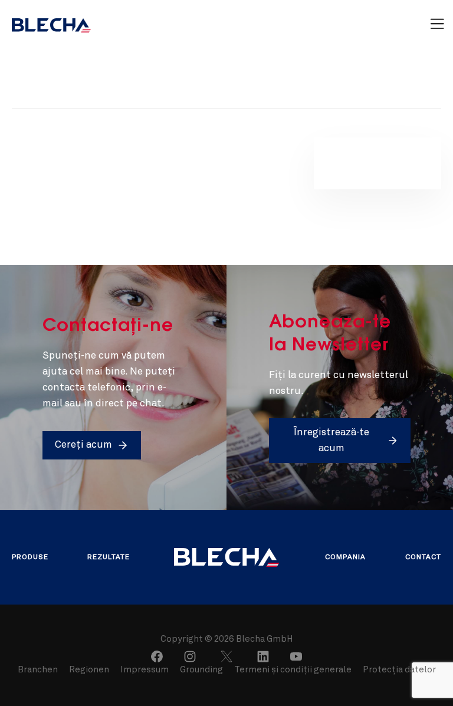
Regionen (90, 670)
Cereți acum (83, 445)
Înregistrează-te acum (331, 441)
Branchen (39, 670)
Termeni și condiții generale (293, 670)
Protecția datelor (399, 670)
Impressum (144, 670)
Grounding (201, 670)
